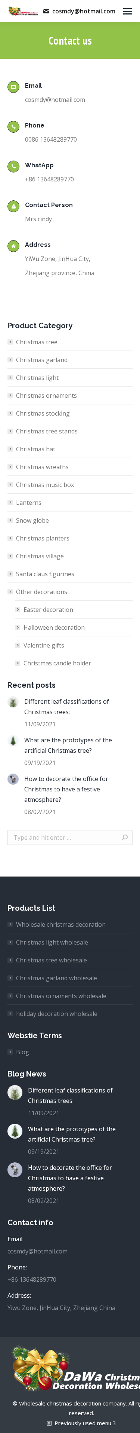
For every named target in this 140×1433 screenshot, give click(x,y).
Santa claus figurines (45, 574)
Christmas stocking (43, 413)
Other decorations (41, 592)
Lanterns (28, 502)
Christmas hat (35, 449)
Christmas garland (42, 360)
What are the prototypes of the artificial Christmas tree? (68, 745)
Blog (22, 1052)
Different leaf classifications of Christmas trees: (66, 706)
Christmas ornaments (46, 395)
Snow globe (32, 520)
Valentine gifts (44, 645)
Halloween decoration (54, 627)
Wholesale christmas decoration (61, 924)
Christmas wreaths (42, 467)
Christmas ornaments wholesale (61, 996)
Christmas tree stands (47, 431)
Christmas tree (36, 342)
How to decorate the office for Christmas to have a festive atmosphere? (66, 789)
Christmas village (40, 556)
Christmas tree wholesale (51, 960)
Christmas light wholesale (52, 942)
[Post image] (13, 701)
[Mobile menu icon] (128, 11)
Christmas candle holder (57, 663)
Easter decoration (48, 610)
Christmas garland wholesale (56, 978)
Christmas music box (45, 485)
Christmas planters (42, 538)
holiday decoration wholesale (56, 1014)
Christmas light (37, 378)
